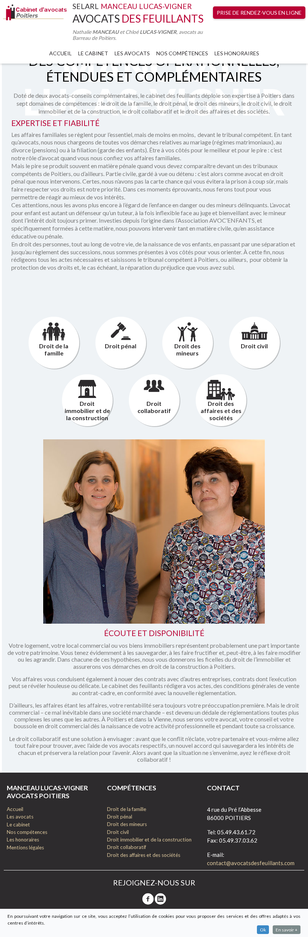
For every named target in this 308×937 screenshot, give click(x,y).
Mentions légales (25, 847)
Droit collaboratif (154, 407)
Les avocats (132, 53)
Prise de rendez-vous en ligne (259, 12)
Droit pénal (120, 345)
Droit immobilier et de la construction (87, 410)
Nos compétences (27, 832)
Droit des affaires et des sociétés (221, 410)
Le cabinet (93, 53)
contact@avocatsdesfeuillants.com (250, 863)
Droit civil (254, 345)
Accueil (60, 53)
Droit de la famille (53, 349)
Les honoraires (236, 53)
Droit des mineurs (187, 349)
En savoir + (286, 929)
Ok (263, 929)
